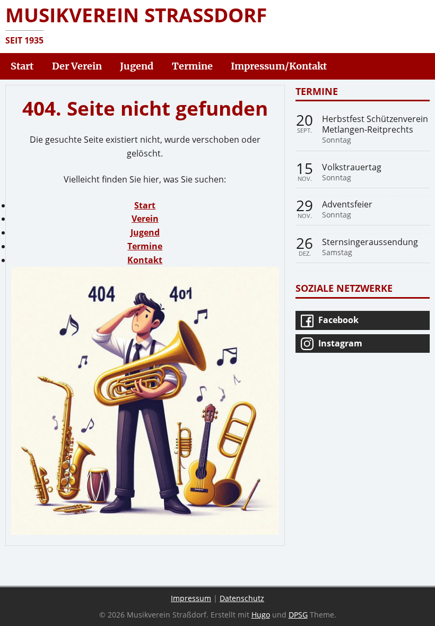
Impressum (191, 598)
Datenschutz (242, 598)
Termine (144, 246)
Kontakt (144, 260)
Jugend (145, 232)
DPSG (298, 615)
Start (144, 205)
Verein (145, 218)
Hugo (260, 615)
